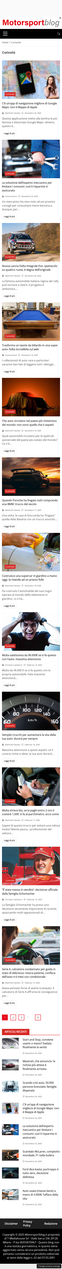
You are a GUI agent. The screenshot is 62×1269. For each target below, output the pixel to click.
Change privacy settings (49, 1266)
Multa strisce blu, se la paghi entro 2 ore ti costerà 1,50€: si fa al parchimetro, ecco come (30, 812)
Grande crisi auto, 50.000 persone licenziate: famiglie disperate (40, 1086)
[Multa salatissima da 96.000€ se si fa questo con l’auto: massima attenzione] (31, 631)
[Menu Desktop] (5, 34)
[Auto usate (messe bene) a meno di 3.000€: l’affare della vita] (10, 1194)
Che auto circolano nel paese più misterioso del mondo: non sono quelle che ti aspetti (29, 422)
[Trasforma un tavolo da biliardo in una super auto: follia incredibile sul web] (31, 321)
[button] (58, 34)
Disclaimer (11, 1223)
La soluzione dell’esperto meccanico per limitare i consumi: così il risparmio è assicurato (27, 186)
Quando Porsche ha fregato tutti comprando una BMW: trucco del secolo (30, 502)
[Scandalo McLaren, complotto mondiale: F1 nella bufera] (10, 1155)
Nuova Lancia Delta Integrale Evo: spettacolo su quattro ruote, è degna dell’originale (29, 268)
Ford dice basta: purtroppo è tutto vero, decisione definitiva (41, 1173)
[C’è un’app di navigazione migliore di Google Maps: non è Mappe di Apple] (31, 79)
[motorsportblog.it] (31, 22)
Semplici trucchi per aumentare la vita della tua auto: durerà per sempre (29, 736)
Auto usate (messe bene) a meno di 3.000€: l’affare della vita (40, 1194)
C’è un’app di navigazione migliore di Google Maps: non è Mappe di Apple (29, 105)
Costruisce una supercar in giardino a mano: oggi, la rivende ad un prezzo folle (29, 577)
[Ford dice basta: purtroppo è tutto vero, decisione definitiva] (10, 1172)
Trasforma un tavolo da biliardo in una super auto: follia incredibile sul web (30, 347)
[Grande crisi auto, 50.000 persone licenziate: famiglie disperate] (10, 1086)
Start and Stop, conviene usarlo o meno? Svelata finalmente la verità (38, 1043)
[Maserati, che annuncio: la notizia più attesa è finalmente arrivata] (10, 1064)
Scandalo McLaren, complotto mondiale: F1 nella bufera (41, 1153)
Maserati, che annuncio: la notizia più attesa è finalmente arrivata (39, 1065)
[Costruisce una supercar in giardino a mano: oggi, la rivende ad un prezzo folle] (31, 552)
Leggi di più (9, 133)
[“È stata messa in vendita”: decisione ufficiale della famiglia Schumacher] (31, 866)
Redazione (50, 1223)
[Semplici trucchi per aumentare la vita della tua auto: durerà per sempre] (31, 711)
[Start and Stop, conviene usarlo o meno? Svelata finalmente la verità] (10, 1043)
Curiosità (10, 94)
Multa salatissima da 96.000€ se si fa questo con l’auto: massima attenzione (29, 657)
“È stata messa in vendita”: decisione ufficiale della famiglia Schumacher (30, 891)
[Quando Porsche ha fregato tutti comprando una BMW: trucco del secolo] (31, 476)
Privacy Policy (27, 1223)
